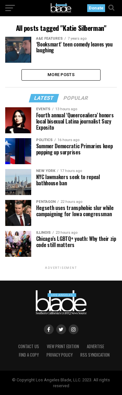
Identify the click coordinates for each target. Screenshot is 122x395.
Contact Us (28, 346)
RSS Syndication (95, 355)
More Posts (61, 74)
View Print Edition (63, 346)
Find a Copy (29, 355)
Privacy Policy (60, 355)
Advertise (95, 346)
